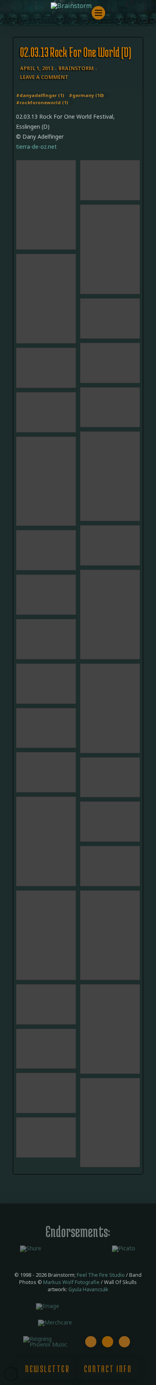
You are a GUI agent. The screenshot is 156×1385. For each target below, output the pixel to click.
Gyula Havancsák (88, 1289)
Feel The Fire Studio (101, 1275)
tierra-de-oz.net (36, 146)
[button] (98, 13)
